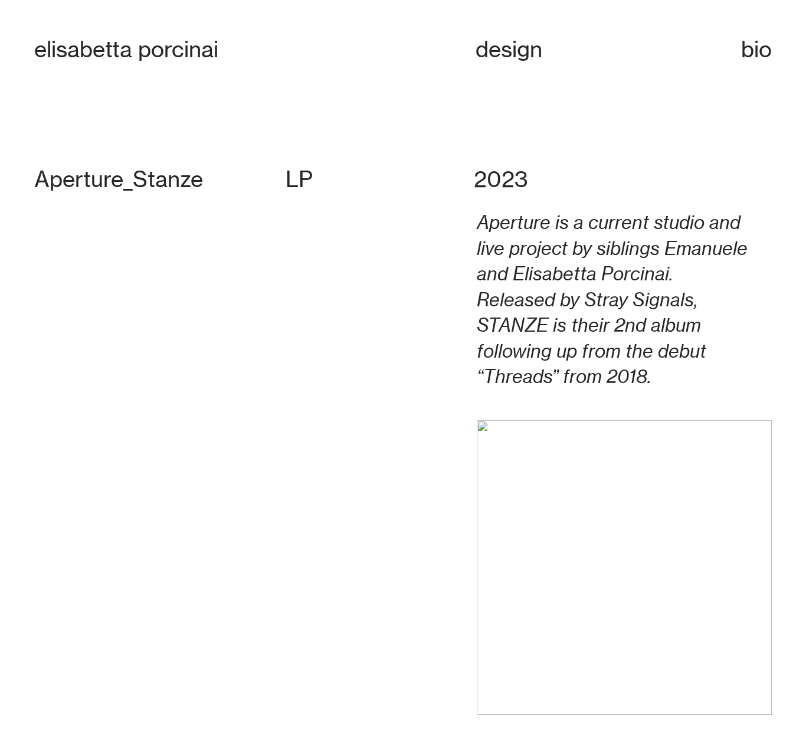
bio (756, 49)
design (509, 49)
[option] (244, 351)
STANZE (512, 325)
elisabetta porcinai (126, 49)
